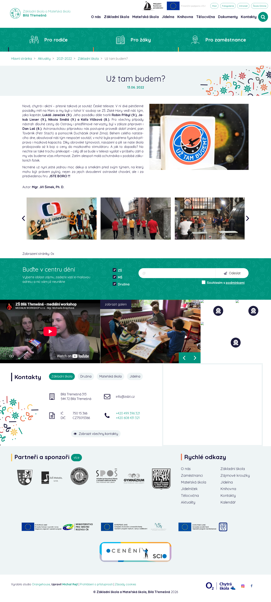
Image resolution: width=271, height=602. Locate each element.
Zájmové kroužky (235, 475)
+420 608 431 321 (128, 418)
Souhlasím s (226, 283)
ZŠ (120, 270)
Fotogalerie (228, 5)
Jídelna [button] (168, 16)
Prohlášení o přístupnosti (96, 584)
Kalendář (228, 502)
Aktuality (44, 59)
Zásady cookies (125, 584)
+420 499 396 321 (128, 413)
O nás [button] (96, 16)
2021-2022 (64, 59)
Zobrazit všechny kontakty (98, 434)
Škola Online (259, 5)
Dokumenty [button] (228, 16)
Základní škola (88, 59)
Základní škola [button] (116, 16)
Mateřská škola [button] (145, 16)
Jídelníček (189, 488)
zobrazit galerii (116, 304)
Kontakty (249, 16)
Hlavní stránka (21, 59)
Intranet (243, 5)
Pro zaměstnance (225, 40)
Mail (214, 5)
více (76, 457)
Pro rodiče (56, 40)
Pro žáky (141, 40)
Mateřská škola (193, 482)
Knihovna (228, 488)
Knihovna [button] (185, 16)
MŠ (120, 277)
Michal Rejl (70, 584)
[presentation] (24, 218)
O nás (186, 468)
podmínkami (235, 283)
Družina (124, 284)
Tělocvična (190, 495)
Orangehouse (41, 584)
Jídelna (226, 482)
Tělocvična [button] (205, 16)
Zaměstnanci (192, 475)
